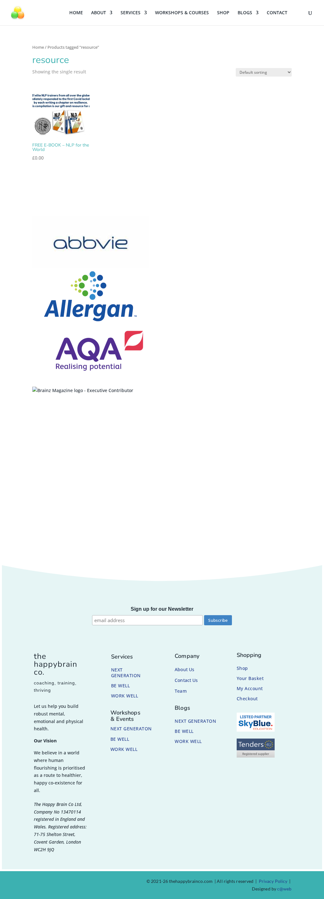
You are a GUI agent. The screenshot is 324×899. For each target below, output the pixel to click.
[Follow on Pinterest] (68, 882)
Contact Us (186, 680)
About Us (184, 669)
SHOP (223, 13)
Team (180, 691)
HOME (76, 13)
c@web (284, 888)
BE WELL (120, 686)
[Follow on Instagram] (52, 882)
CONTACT (277, 13)
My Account (250, 688)
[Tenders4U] (256, 756)
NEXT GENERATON (131, 729)
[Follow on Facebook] (37, 882)
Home (38, 47)
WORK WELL (124, 696)
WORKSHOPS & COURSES (182, 13)
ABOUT (98, 13)
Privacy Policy (273, 881)
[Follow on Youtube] (83, 882)
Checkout (247, 699)
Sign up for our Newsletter (162, 609)
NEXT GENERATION (126, 672)
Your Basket (250, 678)
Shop (242, 668)
